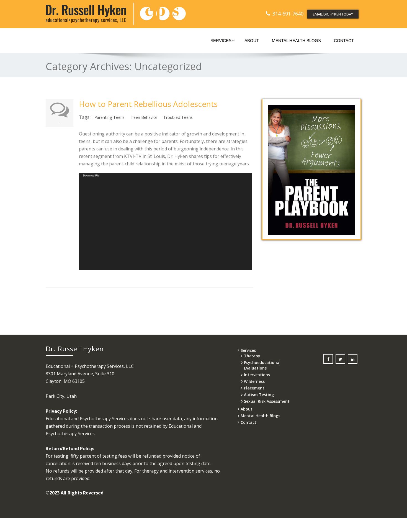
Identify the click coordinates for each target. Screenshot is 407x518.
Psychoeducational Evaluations (262, 365)
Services (220, 40)
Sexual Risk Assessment (267, 401)
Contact (344, 40)
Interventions (257, 374)
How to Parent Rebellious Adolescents (148, 104)
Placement (254, 388)
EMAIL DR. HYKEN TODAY (333, 14)
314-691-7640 (287, 13)
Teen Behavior (144, 117)
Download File (91, 175)
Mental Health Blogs (296, 40)
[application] (165, 221)
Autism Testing (259, 394)
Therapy (252, 355)
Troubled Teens (178, 117)
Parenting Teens (109, 117)
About (251, 40)
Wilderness (254, 381)
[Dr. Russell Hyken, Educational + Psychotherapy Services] (122, 14)
